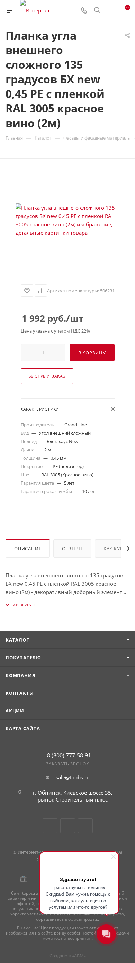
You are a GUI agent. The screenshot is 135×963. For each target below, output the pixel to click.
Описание (27, 548)
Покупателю (23, 657)
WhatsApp (85, 825)
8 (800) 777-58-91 (69, 755)
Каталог (17, 640)
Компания (20, 675)
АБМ (79, 956)
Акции (15, 710)
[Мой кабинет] (110, 10)
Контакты (20, 693)
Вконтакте (50, 825)
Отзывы (72, 548)
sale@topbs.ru (73, 777)
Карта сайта (23, 728)
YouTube (67, 825)
